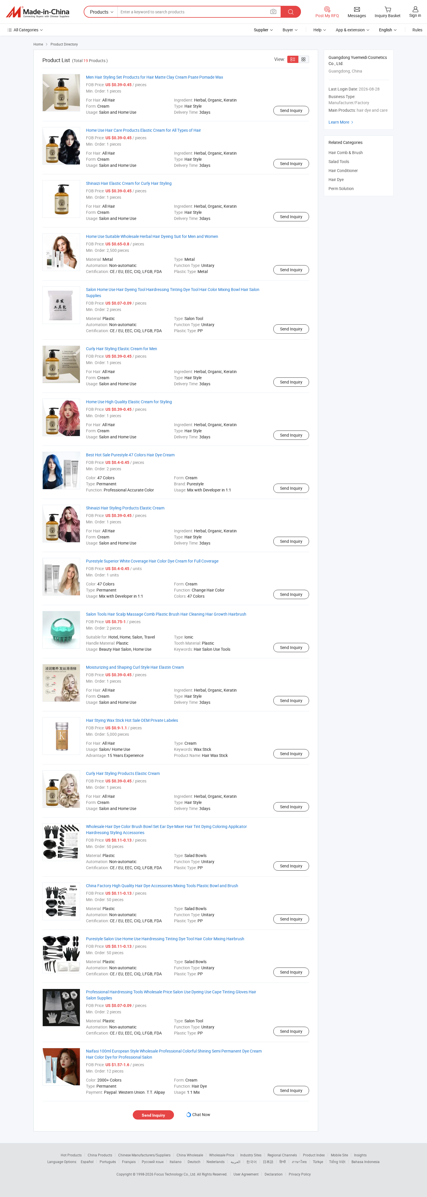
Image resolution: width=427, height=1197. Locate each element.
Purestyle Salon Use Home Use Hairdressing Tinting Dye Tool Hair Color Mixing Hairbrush (165, 938)
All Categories (26, 29)
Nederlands (216, 1161)
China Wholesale (190, 1155)
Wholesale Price (221, 1155)
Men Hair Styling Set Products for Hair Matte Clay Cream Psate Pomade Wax (154, 77)
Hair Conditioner (343, 170)
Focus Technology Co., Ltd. (175, 1174)
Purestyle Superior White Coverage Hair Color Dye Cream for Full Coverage (152, 561)
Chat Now (201, 1114)
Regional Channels (282, 1155)
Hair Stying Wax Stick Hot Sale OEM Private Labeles (132, 720)
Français (129, 1161)
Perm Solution (341, 188)
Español (87, 1161)
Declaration (274, 1174)
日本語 (268, 1161)
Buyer (288, 29)
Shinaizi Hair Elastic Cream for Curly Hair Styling (129, 183)
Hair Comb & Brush (346, 152)
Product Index (314, 1155)
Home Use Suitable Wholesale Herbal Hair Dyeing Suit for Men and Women (152, 236)
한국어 (251, 1161)
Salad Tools (339, 161)
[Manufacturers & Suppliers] (37, 12)
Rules (417, 29)
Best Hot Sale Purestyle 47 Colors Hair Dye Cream (130, 455)
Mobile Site (339, 1155)
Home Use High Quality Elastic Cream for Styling (129, 401)
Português (108, 1161)
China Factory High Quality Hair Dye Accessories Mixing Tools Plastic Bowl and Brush (162, 885)
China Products (100, 1155)
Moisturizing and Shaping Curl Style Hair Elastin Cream (135, 667)
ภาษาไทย (299, 1161)
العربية (235, 1161)
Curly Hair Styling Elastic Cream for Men (121, 348)
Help (317, 29)
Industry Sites (250, 1155)
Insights (360, 1155)
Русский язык (153, 1161)
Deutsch (194, 1161)
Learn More (342, 122)
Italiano (176, 1161)
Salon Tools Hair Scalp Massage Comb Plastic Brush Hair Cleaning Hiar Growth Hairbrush (166, 614)
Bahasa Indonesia (365, 1161)
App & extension (350, 29)
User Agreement (246, 1174)
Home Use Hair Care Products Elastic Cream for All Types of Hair (143, 130)
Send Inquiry (291, 110)
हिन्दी (282, 1161)
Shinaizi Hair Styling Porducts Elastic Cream (125, 508)
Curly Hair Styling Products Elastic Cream (123, 773)
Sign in (415, 15)
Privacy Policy (300, 1174)
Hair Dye (336, 179)
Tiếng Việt (337, 1161)
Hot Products (71, 1155)
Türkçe (318, 1161)
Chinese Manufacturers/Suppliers (144, 1155)
